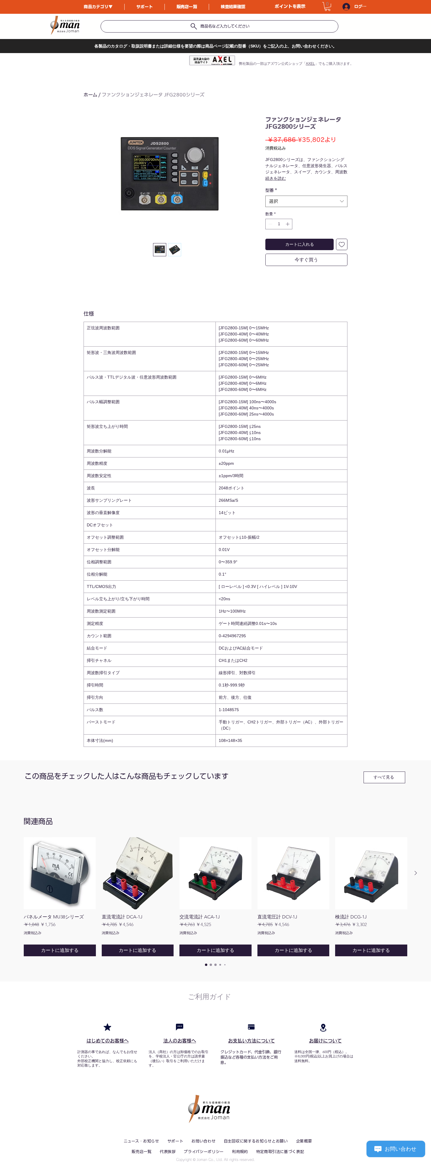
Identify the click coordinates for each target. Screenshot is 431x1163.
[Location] (323, 1027)
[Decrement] (269, 224)
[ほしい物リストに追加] (341, 244)
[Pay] (251, 1027)
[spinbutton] (279, 224)
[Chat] (179, 1027)
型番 (271, 190)
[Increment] (288, 224)
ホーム (90, 94)
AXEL (310, 64)
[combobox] (306, 201)
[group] (215, 897)
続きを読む (275, 178)
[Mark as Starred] (107, 1027)
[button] (327, 6)
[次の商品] (415, 873)
